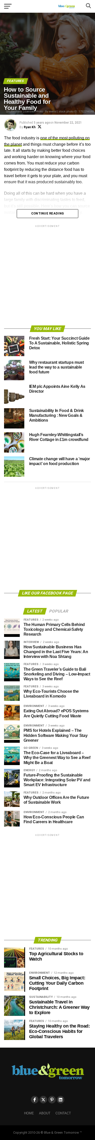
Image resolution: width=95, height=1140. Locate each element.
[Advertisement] (47, 276)
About (44, 1113)
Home (29, 1113)
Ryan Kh (29, 127)
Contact (63, 1113)
